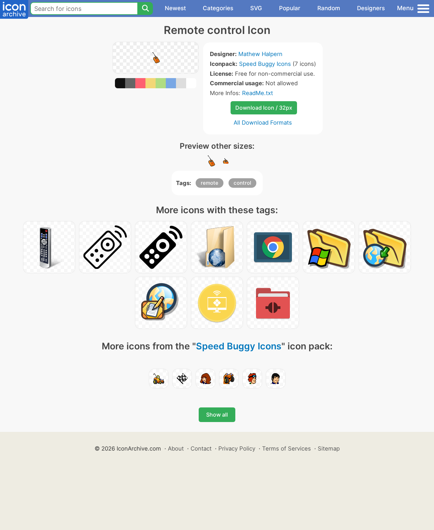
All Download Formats (263, 122)
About (176, 448)
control (242, 183)
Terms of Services (286, 448)
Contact (201, 448)
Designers (371, 8)
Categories (218, 8)
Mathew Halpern (260, 54)
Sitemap (329, 448)
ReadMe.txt (257, 93)
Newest (175, 8)
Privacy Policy (236, 448)
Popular (289, 8)
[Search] (145, 8)
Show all (217, 414)
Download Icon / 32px (263, 107)
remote (209, 183)
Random (328, 8)
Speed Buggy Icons (265, 63)
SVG (256, 8)
